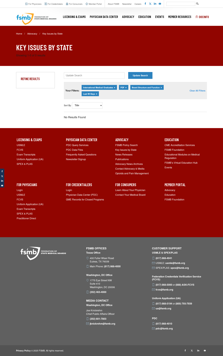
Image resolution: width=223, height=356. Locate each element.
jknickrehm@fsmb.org (102, 323)
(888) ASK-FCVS (185, 284)
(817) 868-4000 (112, 266)
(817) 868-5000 (164, 284)
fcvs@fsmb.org (164, 289)
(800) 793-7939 (184, 303)
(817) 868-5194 (164, 303)
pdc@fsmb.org (164, 328)
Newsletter (127, 3)
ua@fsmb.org (163, 308)
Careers (138, 3)
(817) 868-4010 (164, 323)
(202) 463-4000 (98, 292)
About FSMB (113, 3)
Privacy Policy (23, 350)
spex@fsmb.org (180, 268)
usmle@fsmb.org (175, 263)
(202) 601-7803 (98, 318)
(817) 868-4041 (164, 258)
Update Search (140, 75)
